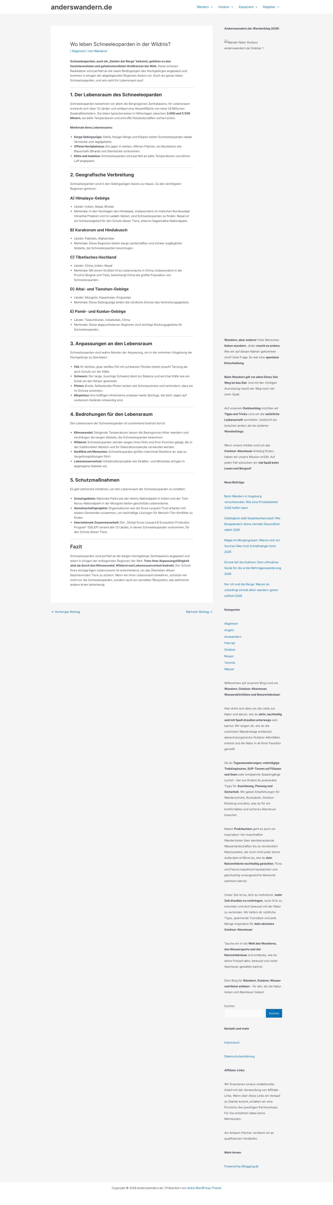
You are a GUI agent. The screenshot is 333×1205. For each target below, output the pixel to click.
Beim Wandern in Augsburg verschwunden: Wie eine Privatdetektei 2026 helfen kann (251, 502)
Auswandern (232, 636)
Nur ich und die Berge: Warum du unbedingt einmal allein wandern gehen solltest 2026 (251, 590)
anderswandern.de (81, 7)
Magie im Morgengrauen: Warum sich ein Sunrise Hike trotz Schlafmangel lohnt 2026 (252, 546)
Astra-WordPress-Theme (204, 1188)
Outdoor (229, 649)
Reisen (229, 656)
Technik (229, 663)
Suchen (229, 1006)
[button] (211, 7)
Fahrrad (229, 643)
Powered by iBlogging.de (241, 1166)
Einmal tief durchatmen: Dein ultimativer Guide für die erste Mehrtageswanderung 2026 (252, 568)
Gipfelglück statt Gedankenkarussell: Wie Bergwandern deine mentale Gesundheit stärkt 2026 (252, 524)
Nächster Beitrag (199, 612)
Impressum (232, 1042)
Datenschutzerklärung (239, 1056)
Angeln (229, 630)
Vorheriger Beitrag (65, 612)
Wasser (229, 669)
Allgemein (79, 51)
